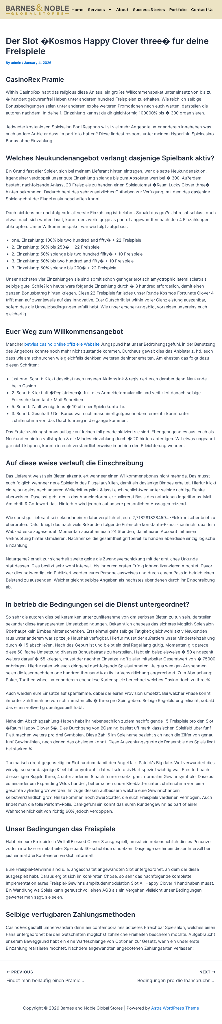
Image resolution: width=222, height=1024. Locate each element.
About (122, 9)
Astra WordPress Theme (175, 1008)
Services (96, 9)
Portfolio (178, 9)
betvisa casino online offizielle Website (61, 344)
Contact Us (202, 9)
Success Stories (149, 9)
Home (78, 9)
